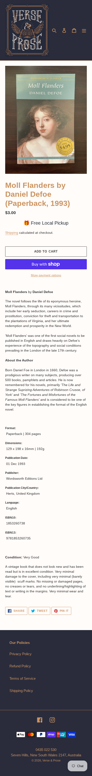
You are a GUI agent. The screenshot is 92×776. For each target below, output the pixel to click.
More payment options (46, 275)
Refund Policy (20, 666)
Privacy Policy (20, 654)
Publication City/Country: (22, 488)
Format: (10, 428)
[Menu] (84, 30)
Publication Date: (16, 458)
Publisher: (12, 473)
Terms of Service (22, 678)
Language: (12, 502)
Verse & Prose (51, 760)
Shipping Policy (21, 691)
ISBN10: (10, 517)
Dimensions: (13, 443)
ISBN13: (10, 532)
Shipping (11, 232)
